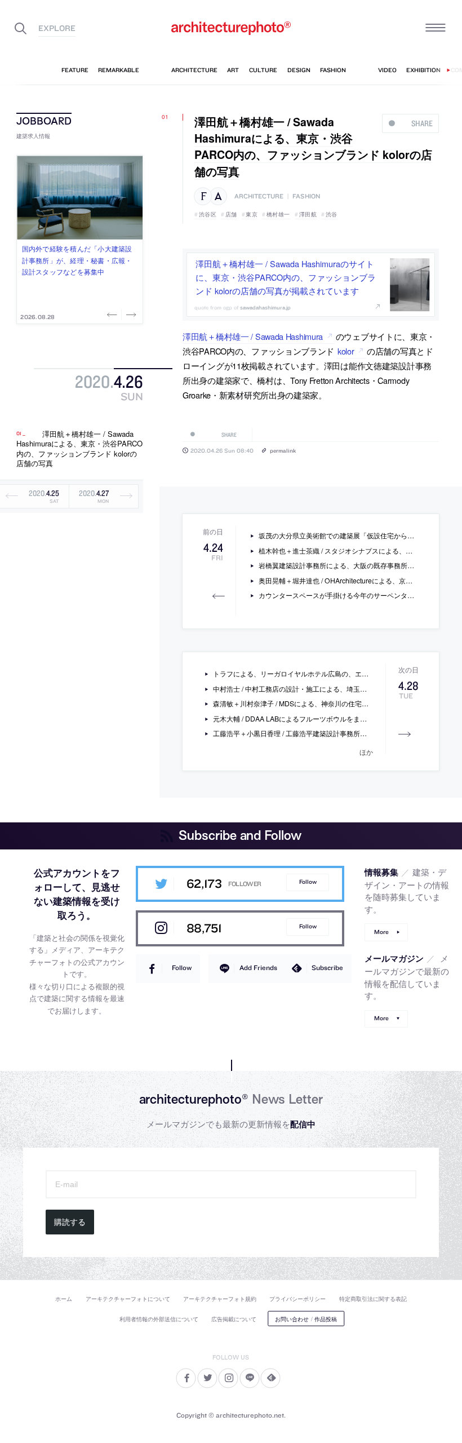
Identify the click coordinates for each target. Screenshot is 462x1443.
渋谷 (331, 214)
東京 (251, 214)
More (381, 932)
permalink (283, 450)
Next (130, 314)
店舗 (231, 214)
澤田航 (308, 214)
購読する (70, 1222)
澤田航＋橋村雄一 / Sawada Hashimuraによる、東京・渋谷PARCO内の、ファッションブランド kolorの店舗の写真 (79, 448)
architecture (258, 196)
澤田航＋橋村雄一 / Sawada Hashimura (253, 336)
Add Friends (258, 967)
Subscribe (327, 967)
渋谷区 (207, 214)
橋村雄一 (278, 214)
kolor (345, 351)
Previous (113, 314)
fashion (306, 196)
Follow (308, 882)
